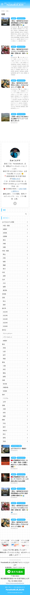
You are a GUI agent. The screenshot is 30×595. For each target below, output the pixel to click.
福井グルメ (13, 35)
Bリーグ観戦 (24, 89)
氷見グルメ (25, 67)
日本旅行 (26, 32)
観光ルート (15, 41)
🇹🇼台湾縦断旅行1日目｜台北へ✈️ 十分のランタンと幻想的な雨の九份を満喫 (19, 479)
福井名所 (19, 35)
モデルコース (25, 60)
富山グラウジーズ (19, 97)
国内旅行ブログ (21, 28)
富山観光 (20, 66)
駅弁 (25, 41)
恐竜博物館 (21, 30)
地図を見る (16, 179)
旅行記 (21, 32)
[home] (15, 203)
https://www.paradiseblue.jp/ (15, 583)
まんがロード (18, 60)
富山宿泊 (15, 99)
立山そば (13, 106)
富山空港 (25, 99)
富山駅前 (24, 101)
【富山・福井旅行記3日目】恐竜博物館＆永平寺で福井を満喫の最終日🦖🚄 (20, 23)
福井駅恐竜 (13, 73)
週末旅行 (21, 41)
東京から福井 (21, 34)
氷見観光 (18, 69)
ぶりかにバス (20, 59)
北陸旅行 (15, 28)
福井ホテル (23, 69)
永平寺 (26, 34)
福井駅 (18, 39)
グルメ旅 (22, 57)
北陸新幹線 (13, 64)
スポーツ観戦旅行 (21, 91)
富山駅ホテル (18, 101)
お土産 (21, 27)
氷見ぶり (13, 69)
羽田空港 (18, 106)
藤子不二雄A (20, 73)
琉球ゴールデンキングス (17, 105)
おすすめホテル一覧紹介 (18, 448)
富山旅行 (15, 66)
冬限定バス (25, 62)
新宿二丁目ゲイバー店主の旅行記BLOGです (15, 587)
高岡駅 (25, 73)
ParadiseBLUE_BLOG (15, 5)
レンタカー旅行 (14, 62)
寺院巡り (16, 30)
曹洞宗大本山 (14, 34)
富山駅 (24, 66)
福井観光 (22, 37)
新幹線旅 (17, 32)
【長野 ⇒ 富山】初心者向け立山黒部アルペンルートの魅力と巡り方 (19, 118)
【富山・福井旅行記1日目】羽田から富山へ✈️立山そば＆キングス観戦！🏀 (19, 85)
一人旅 (20, 62)
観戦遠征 (23, 106)
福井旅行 (24, 35)
